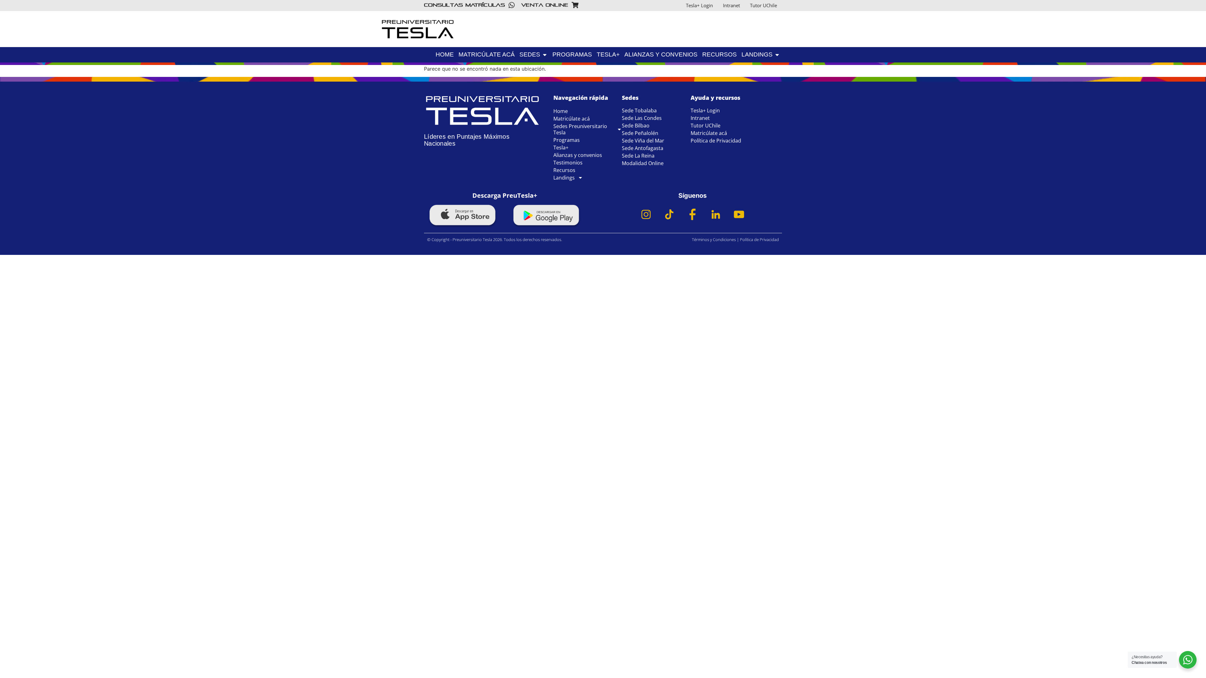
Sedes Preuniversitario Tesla (580, 129)
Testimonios (568, 162)
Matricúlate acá (571, 118)
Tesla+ (560, 147)
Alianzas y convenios (577, 155)
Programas (566, 140)
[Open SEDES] (545, 54)
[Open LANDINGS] (823, 42)
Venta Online (544, 5)
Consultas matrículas (464, 5)
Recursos (564, 170)
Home (560, 111)
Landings (564, 177)
